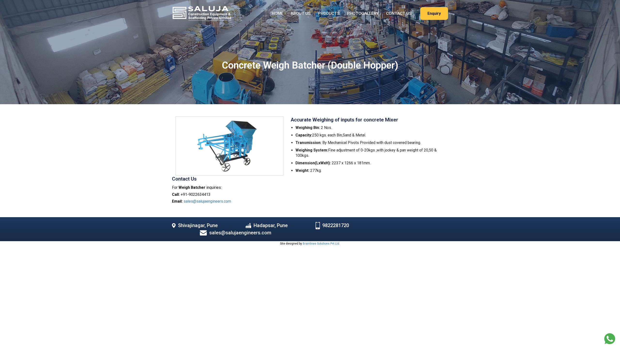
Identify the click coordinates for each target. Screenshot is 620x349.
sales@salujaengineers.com (207, 201)
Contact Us (399, 13)
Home (277, 13)
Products (329, 13)
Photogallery (363, 13)
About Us (301, 13)
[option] (229, 146)
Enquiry (434, 13)
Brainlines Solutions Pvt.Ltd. (321, 243)
